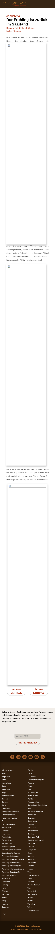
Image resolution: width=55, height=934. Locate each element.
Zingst (4, 913)
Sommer (31, 856)
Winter (30, 901)
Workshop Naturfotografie (11, 866)
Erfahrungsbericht (8, 815)
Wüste (30, 907)
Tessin (30, 869)
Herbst (4, 898)
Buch (4, 805)
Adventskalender (8, 770)
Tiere (29, 872)
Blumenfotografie (8, 847)
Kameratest (6, 907)
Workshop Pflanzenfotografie (13, 869)
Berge (4, 793)
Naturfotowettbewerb (35, 812)
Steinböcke (32, 863)
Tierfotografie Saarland (10, 856)
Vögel (30, 878)
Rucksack (31, 843)
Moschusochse (33, 802)
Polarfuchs (32, 828)
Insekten (5, 904)
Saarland (17, 31)
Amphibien (6, 777)
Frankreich (6, 878)
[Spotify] (36, 757)
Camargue (5, 808)
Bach (4, 786)
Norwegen (31, 818)
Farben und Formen (9, 818)
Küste (30, 773)
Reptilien (31, 834)
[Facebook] (12, 757)
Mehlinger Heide (34, 793)
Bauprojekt (6, 789)
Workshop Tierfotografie (11, 872)
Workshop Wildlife (8, 875)
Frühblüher (20, 28)
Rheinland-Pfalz (34, 837)
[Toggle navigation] (50, 3)
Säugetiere (32, 850)
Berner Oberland (8, 796)
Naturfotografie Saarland (11, 853)
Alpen (4, 773)
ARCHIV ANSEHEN (27, 743)
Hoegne (4, 901)
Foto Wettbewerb (8, 824)
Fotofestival (6, 828)
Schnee (30, 853)
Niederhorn (32, 815)
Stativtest (31, 859)
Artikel (4, 780)
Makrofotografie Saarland (11, 850)
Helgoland (5, 894)
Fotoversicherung (8, 840)
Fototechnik (6, 837)
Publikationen (33, 831)
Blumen (10, 28)
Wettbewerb (32, 894)
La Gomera (32, 777)
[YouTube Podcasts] (30, 757)
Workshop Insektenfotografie (13, 859)
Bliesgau (5, 799)
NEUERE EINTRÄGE (16, 691)
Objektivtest (32, 821)
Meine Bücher (33, 796)
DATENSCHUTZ (37, 929)
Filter (3, 821)
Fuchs (4, 888)
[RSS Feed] (43, 757)
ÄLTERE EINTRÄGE (38, 691)
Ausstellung (6, 783)
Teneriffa (31, 866)
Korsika (30, 770)
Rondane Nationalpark (36, 840)
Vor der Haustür (34, 885)
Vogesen (31, 882)
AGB (13, 929)
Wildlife (30, 898)
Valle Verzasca (33, 875)
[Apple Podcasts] (24, 757)
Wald (29, 888)
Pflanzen (31, 824)
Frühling (30, 28)
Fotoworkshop (7, 843)
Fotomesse (6, 834)
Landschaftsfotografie (36, 780)
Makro (9, 31)
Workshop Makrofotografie (12, 863)
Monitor (30, 799)
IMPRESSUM (22, 929)
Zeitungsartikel (33, 910)
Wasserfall (32, 891)
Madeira (31, 783)
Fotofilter (5, 831)
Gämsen (5, 891)
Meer (29, 789)
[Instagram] (18, 757)
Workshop (31, 904)
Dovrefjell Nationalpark (10, 812)
